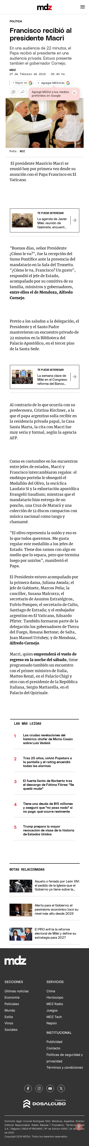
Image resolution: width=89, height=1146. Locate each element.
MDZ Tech (54, 1017)
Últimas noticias (17, 991)
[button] (82, 6)
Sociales (11, 1030)
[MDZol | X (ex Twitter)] (61, 1088)
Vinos (9, 1023)
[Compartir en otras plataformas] (23, 92)
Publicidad (54, 1042)
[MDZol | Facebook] (28, 1088)
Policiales (12, 1004)
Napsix (51, 1023)
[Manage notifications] (78, 1126)
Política (16, 21)
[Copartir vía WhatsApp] (14, 92)
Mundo (10, 1010)
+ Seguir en (20, 83)
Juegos (52, 1010)
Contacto (53, 1048)
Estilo (9, 1017)
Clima (50, 991)
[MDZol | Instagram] (39, 1088)
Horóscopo (54, 997)
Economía (12, 997)
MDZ (13, 70)
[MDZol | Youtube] (50, 1088)
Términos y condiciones (64, 1067)
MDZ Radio (54, 1004)
